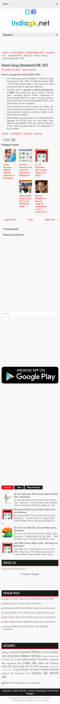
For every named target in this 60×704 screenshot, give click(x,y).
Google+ (38, 134)
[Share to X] (10, 139)
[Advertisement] (31, 44)
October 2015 (7, 670)
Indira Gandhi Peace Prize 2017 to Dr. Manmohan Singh (25, 201)
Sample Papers (49, 669)
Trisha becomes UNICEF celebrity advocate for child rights (9, 171)
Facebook (15, 134)
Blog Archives (33, 487)
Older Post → (51, 219)
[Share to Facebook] (13, 139)
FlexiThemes (22, 698)
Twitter (27, 134)
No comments (29, 70)
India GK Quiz (10, 666)
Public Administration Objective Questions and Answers (29, 622)
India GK (28, 55)
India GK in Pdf (28, 666)
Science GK (8, 673)
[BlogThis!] (7, 139)
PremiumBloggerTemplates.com (24, 700)
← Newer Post (9, 219)
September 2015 (22, 673)
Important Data (14, 663)
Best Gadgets (43, 700)
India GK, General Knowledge (32, 690)
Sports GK (39, 673)
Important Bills (15, 55)
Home (5, 52)
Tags (19, 487)
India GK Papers (48, 663)
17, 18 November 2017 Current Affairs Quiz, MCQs (41, 170)
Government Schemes (35, 659)
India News (43, 666)
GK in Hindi (16, 659)
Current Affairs (17, 52)
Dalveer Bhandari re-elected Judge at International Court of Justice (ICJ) (41, 204)
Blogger (35, 574)
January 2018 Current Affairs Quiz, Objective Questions (29, 613)
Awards (13, 652)
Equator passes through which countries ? (23, 603)
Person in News (29, 669)
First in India (48, 656)
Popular (7, 487)
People (16, 669)
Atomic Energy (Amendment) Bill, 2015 (25, 65)
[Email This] (4, 139)
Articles (5, 652)
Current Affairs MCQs (24, 656)
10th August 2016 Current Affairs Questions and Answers (30, 617)
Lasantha (46, 698)
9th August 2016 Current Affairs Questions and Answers (29, 608)
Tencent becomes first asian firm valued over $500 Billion (25, 170)
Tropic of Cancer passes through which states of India (29, 599)
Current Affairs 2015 (35, 52)
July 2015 (54, 667)
